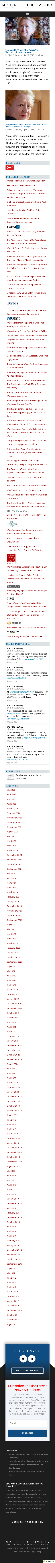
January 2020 (13, 1091)
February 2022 (13, 994)
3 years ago (12, 662)
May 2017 (11, 1194)
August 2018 (13, 1166)
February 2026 (13, 813)
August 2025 (13, 831)
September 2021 (15, 1017)
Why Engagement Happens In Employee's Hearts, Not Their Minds (26, 324)
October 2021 (13, 1013)
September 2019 (15, 1110)
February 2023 (13, 947)
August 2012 (13, 1268)
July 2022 (11, 971)
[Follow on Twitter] (23, 1359)
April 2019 (11, 1129)
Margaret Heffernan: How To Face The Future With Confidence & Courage (25, 126)
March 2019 (12, 1133)
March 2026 (12, 808)
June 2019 (11, 1119)
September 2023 (15, 920)
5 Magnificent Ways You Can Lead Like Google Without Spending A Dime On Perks (26, 605)
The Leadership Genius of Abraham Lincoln (26, 485)
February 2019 (13, 1138)
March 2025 (12, 850)
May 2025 (11, 841)
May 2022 (11, 980)
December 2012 (14, 1249)
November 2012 (14, 1254)
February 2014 (13, 1212)
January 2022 (13, 999)
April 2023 (11, 938)
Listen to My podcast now (27, 1522)
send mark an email (27, 1370)
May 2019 (11, 1124)
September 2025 (15, 827)
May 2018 (11, 1180)
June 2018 (11, 1175)
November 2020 (14, 1050)
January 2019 (13, 1143)
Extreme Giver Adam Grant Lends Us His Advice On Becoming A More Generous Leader (26, 452)
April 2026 (11, 803)
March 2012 (12, 1291)
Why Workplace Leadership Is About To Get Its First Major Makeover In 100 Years (27, 568)
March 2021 (12, 1031)
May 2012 (11, 1282)
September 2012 (15, 1263)
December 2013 (14, 1217)
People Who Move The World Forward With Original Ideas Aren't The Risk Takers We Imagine (27, 339)
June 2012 (11, 1277)
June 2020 (11, 1068)
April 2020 (11, 1078)
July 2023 (11, 929)
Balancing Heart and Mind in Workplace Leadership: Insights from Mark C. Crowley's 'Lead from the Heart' (27, 193)
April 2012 (11, 1287)
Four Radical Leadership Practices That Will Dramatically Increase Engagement (26, 312)
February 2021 (13, 1036)
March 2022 (12, 989)
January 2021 (13, 1040)
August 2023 (13, 924)
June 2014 (11, 1208)
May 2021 (11, 1022)
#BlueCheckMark (14, 713)
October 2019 (13, 1105)
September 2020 (15, 1059)
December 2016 (14, 1203)
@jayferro (14, 691)
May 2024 (11, 882)
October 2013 (13, 1222)
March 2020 (12, 1082)
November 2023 (14, 910)
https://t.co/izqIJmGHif (16, 678)
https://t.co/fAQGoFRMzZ (18, 718)
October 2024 (13, 864)
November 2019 (14, 1101)
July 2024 (11, 873)
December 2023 (14, 906)
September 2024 (15, 869)
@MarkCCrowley (26, 691)
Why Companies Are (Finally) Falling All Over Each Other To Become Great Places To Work (26, 432)
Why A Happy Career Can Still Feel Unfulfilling (27, 331)
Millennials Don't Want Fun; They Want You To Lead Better (26, 233)
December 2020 (14, 1045)
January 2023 (13, 952)
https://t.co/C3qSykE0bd (34, 737)
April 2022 (11, 985)
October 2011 (13, 1315)
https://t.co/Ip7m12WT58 (17, 759)
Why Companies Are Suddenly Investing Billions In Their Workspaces (25, 532)
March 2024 (12, 892)
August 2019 (13, 1115)
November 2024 (14, 859)
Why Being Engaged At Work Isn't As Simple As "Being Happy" (27, 592)
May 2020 (11, 1073)
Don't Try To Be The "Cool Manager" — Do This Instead (26, 516)
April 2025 (11, 845)
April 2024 (11, 887)
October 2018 (13, 1157)
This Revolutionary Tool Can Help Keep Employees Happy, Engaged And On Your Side (26, 412)
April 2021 (11, 1027)
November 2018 (14, 1152)
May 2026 (11, 799)
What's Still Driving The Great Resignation (26, 180)
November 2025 (14, 817)
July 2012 (11, 1273)
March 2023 (12, 943)
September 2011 (15, 1319)
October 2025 (13, 822)
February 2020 (13, 1087)
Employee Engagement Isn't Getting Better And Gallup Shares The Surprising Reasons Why (27, 268)
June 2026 (11, 794)
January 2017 (13, 1198)
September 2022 (15, 961)
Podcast (39, 55)
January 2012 (13, 1301)
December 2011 (14, 1305)
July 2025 (11, 836)
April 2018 (11, 1185)
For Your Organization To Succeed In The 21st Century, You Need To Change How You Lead (26, 615)
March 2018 (12, 1189)
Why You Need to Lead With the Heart (24, 490)
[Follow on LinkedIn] (32, 1359)
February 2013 (13, 1240)
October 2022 (13, 957)
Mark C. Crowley (15, 55)
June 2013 (11, 1226)
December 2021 (14, 1003)
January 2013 (13, 1245)
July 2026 (11, 789)
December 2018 (14, 1147)
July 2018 (11, 1171)
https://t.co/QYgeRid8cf (35, 659)
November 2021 (14, 1008)
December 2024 (14, 855)
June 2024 (11, 878)
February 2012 (13, 1296)
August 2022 (13, 966)
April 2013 (11, 1236)
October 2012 (13, 1259)
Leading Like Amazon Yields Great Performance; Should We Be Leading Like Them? (25, 578)
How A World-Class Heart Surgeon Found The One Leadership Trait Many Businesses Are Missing (27, 384)
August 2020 (13, 1064)
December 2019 (14, 1096)
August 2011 (13, 1324)
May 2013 (11, 1231)
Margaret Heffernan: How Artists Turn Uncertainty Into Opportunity (22, 51)
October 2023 (13, 915)
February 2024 (13, 896)
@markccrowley (15, 650)
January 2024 (13, 901)
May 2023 (11, 934)
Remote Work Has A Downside (21, 185)
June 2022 (11, 975)
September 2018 (15, 1161)
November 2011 (14, 1310)
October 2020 (13, 1054)
